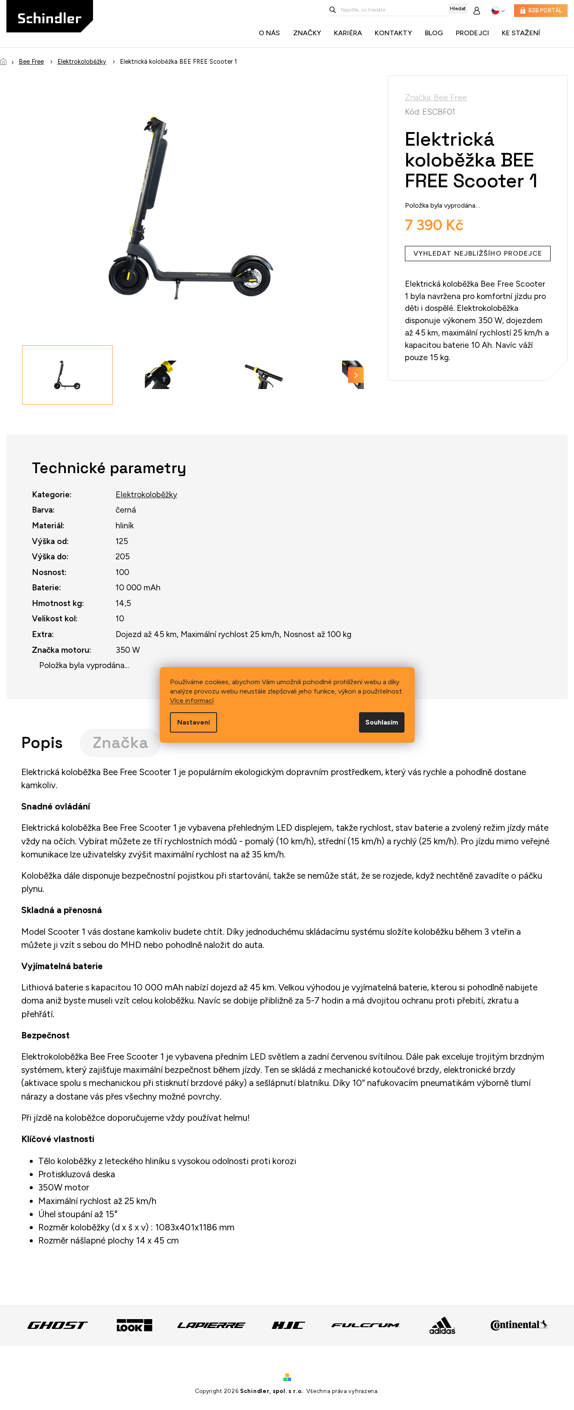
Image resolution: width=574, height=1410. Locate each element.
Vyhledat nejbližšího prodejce (478, 253)
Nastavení (193, 722)
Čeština (498, 10)
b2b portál (545, 10)
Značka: (436, 97)
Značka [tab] (120, 743)
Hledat (458, 8)
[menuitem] (272, 33)
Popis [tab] (42, 743)
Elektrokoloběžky (146, 494)
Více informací (192, 701)
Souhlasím (381, 722)
